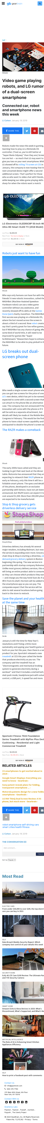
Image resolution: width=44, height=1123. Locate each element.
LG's (4, 396)
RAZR (31, 477)
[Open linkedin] (26, 1102)
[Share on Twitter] (26, 130)
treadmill (6, 656)
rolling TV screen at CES (30, 164)
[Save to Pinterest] (34, 130)
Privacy (28, 1119)
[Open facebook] (10, 1102)
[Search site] (40, 3)
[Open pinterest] (14, 1102)
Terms (35, 1119)
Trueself (23, 1110)
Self (3, 40)
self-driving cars (30, 825)
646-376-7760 (12, 1089)
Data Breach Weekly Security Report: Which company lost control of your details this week (22, 943)
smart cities (8, 827)
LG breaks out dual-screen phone (20, 353)
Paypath (8, 1112)
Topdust (15, 1110)
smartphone (15, 825)
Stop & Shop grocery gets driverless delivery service (19, 506)
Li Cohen (6, 120)
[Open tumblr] (22, 1102)
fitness (25, 827)
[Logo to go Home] (14, 4)
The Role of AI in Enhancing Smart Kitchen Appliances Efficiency (20, 1043)
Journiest (31, 1110)
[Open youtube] (18, 1102)
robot (34, 323)
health (18, 827)
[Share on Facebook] (12, 130)
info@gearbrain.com (14, 1086)
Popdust (8, 1110)
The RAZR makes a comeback (21, 430)
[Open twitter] (6, 1102)
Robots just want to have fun (21, 253)
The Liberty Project (19, 1112)
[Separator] (6, 138)
